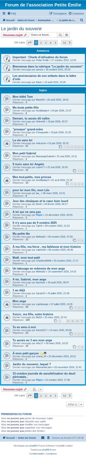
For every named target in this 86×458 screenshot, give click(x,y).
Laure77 (40, 167)
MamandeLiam (44, 367)
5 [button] (55, 43)
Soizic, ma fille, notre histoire (33, 314)
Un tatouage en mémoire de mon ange (39, 268)
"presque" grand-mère (28, 129)
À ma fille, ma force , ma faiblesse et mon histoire (47, 246)
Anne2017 (41, 330)
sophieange (42, 304)
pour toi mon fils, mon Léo (31, 190)
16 (77, 321)
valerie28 (41, 249)
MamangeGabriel (45, 156)
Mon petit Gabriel (24, 153)
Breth (39, 204)
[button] (29, 42)
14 (68, 321)
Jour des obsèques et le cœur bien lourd (40, 201)
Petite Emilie (42, 60)
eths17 (39, 343)
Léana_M (41, 356)
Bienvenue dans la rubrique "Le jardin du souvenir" (48, 66)
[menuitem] (11, 13)
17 (82, 321)
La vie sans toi (22, 140)
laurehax (40, 282)
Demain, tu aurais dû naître (31, 118)
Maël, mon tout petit (26, 257)
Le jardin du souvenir (21, 28)
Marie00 (40, 99)
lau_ (38, 193)
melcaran (41, 143)
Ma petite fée (21, 233)
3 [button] (46, 43)
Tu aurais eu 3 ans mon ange (32, 340)
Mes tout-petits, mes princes (32, 177)
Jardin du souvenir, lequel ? (32, 364)
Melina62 (40, 236)
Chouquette (42, 132)
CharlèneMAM (43, 260)
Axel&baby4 (42, 110)
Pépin (39, 215)
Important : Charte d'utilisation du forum (40, 57)
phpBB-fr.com (49, 449)
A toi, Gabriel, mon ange (29, 279)
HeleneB (40, 121)
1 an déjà (19, 290)
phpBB (32, 445)
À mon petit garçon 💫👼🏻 (30, 353)
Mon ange (19, 301)
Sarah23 (40, 293)
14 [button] (64, 43)
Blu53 (39, 317)
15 (72, 321)
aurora (39, 69)
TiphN (39, 225)
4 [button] (50, 43)
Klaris (39, 82)
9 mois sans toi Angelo (28, 164)
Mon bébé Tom (23, 96)
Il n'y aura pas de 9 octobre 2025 (35, 222)
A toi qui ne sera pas (27, 212)
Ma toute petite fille (26, 107)
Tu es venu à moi (24, 327)
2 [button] (41, 43)
